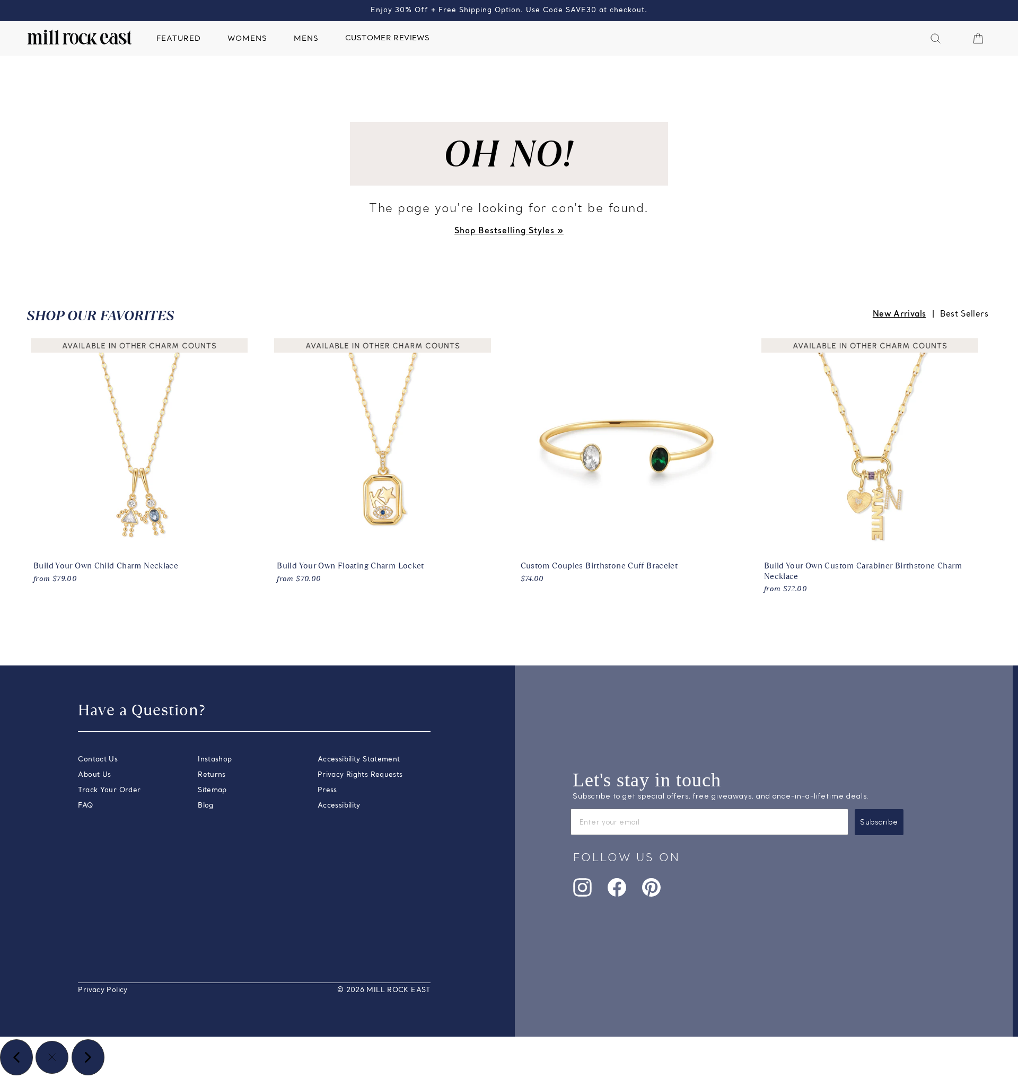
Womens (247, 38)
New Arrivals (899, 314)
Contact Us (98, 760)
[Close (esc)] (52, 1057)
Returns (212, 775)
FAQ (85, 806)
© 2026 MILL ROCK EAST (384, 990)
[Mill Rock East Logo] (80, 37)
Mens (306, 38)
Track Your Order (109, 790)
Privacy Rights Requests (360, 775)
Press (327, 790)
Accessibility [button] (339, 806)
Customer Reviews (387, 38)
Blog (206, 806)
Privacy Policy (102, 990)
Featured (178, 38)
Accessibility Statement (359, 760)
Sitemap (212, 790)
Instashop (215, 760)
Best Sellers (964, 314)
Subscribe (879, 822)
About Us (94, 775)
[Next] (88, 1057)
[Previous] (16, 1057)
